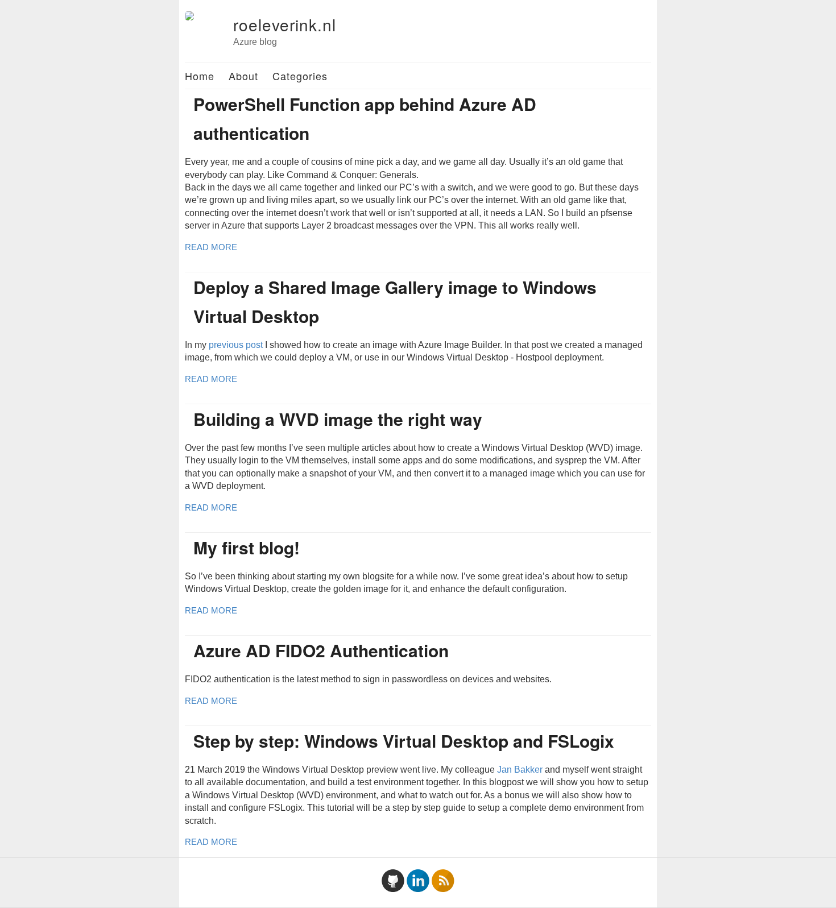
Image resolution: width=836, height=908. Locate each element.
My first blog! (246, 547)
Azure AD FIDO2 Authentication (321, 650)
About (243, 75)
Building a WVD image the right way (337, 419)
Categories (300, 75)
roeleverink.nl (284, 24)
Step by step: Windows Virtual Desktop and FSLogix (403, 740)
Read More (211, 247)
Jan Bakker (520, 769)
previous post (236, 345)
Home (199, 75)
